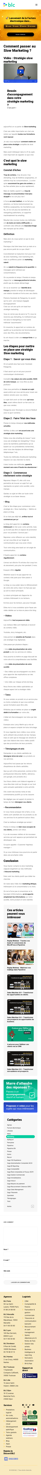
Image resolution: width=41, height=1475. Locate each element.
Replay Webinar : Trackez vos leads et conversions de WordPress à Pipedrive (18, 943)
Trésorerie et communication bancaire (30, 1321)
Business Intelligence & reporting (30, 1352)
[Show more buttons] (35, 81)
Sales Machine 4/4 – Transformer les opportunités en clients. (20, 994)
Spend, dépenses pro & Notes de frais (30, 1338)
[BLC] (9, 5)
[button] (36, 5)
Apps (8, 1444)
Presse (8, 1447)
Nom (6, 1249)
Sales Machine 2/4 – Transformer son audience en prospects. (20, 1070)
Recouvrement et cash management (30, 1329)
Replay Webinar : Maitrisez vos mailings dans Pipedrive (19, 969)
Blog (7, 1441)
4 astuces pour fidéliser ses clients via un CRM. (18, 1045)
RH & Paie (28, 1363)
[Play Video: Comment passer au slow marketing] (20, 71)
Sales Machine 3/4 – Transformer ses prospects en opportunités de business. (20, 1019)
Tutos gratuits (11, 1432)
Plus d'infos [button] (20, 34)
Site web (7, 1271)
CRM (26, 1301)
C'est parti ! (11, 108)
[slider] (21, 81)
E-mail (7, 1260)
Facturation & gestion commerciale (30, 1312)
